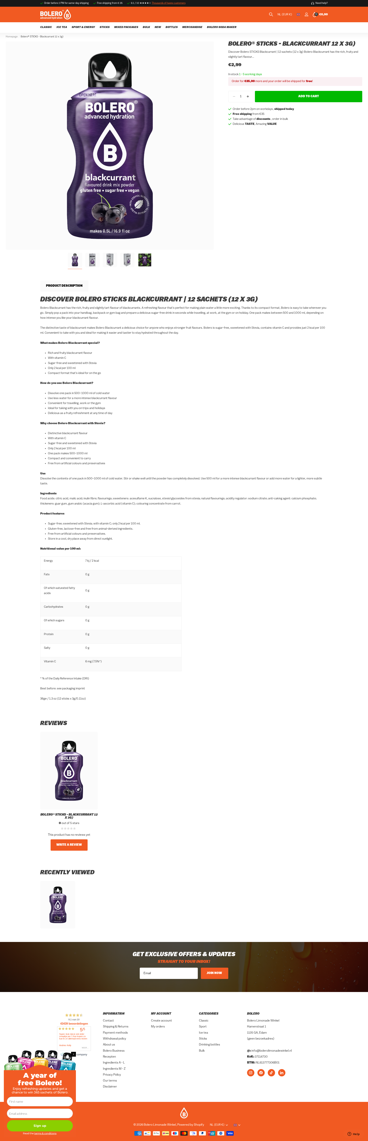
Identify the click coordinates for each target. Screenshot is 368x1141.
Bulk (202, 1050)
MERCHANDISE (192, 27)
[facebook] (261, 1072)
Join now (215, 973)
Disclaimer (110, 1086)
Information (114, 1013)
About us (109, 1044)
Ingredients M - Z (114, 1068)
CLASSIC (46, 27)
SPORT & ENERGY (83, 27)
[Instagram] (250, 1072)
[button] (247, 96)
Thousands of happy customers (169, 3)
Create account (161, 1020)
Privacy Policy (112, 1074)
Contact (108, 1020)
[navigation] (75, 260)
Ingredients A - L (114, 1062)
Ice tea (203, 1032)
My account (161, 1013)
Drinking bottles (209, 1044)
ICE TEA (62, 27)
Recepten (109, 1056)
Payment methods (115, 1032)
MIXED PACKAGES (126, 27)
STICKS (105, 27)
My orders (158, 1026)
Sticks (203, 1038)
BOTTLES (172, 27)
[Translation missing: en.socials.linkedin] (281, 1072)
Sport (203, 1026)
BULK (146, 27)
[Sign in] (306, 14)
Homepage (12, 36)
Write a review (69, 844)
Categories (208, 1013)
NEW (158, 27)
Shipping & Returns (115, 1026)
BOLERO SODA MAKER (222, 27)
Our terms (110, 1081)
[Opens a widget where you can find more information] (353, 1134)
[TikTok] (271, 1072)
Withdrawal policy (114, 1038)
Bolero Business (114, 1050)
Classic (203, 1020)
